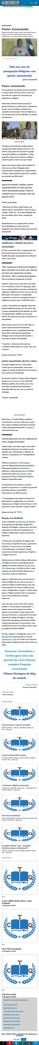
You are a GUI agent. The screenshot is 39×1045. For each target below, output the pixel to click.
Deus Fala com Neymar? (11, 815)
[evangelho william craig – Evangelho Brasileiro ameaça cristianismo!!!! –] (19, 834)
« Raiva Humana (7, 694)
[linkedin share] (16, 1043)
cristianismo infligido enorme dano (15, 785)
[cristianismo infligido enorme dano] (19, 773)
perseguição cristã (9, 639)
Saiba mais (9, 729)
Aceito (23, 1039)
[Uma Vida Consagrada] (19, 925)
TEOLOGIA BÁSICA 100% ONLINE (13, 1011)
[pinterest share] (10, 1043)
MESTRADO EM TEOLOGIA (12, 1018)
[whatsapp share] (23, 1043)
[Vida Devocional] (19, 971)
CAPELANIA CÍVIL (9, 1028)
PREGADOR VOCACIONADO (12, 1021)
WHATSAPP (29, 6)
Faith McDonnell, (22, 522)
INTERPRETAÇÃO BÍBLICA (12, 1025)
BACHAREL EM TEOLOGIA (11, 1015)
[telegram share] (35, 1043)
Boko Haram (21, 474)
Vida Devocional (9, 994)
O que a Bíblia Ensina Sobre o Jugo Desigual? (17, 902)
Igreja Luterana (14, 381)
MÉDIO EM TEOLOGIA (10, 1008)
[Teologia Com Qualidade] (10, 2)
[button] (19, 130)
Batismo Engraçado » (30, 687)
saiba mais (17, 1039)
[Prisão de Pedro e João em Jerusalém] (19, 713)
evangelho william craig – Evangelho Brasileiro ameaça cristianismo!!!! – (16, 847)
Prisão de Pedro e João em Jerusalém (16, 725)
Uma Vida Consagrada (11, 949)
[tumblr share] (29, 1043)
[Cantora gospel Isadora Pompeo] (19, 743)
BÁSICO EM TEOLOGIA (10, 1005)
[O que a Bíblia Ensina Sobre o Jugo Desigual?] (19, 878)
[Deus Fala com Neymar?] (19, 803)
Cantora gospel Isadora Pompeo (14, 755)
